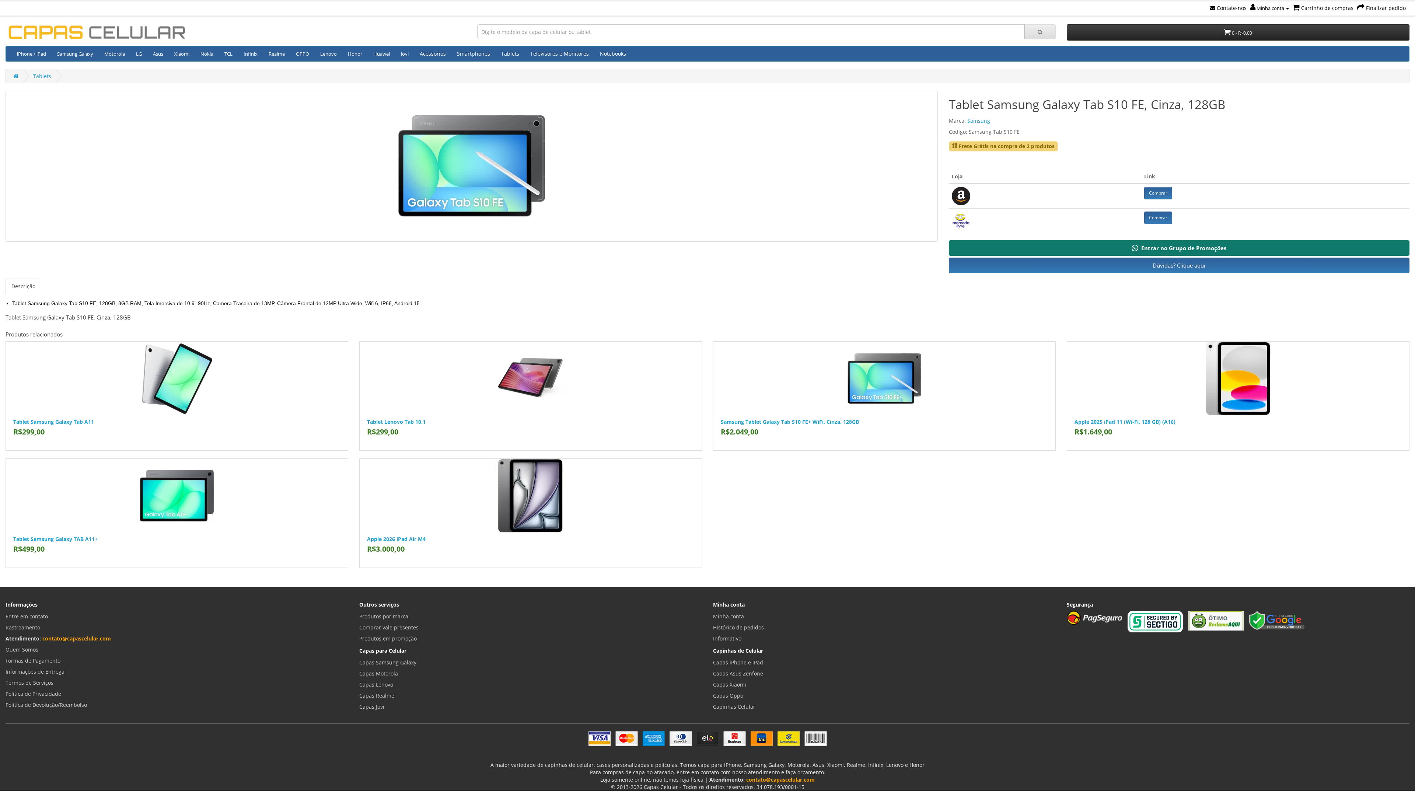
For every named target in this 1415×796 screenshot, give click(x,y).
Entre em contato (27, 616)
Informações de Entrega (35, 671)
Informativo (727, 638)
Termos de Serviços (29, 682)
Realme (277, 53)
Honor (355, 53)
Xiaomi (181, 53)
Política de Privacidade (33, 693)
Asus (158, 53)
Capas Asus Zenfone (738, 673)
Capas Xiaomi (729, 684)
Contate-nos (1231, 7)
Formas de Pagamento (33, 660)
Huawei (381, 53)
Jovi (405, 53)
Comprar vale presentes (389, 627)
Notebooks (613, 53)
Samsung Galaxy (75, 53)
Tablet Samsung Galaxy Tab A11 (53, 421)
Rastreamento (23, 627)
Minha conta (1270, 8)
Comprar (1158, 193)
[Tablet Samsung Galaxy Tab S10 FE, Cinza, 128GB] (472, 166)
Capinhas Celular (734, 706)
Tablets (510, 53)
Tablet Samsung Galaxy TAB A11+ (55, 538)
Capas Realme (376, 695)
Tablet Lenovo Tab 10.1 (396, 421)
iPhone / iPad (31, 53)
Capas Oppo (728, 695)
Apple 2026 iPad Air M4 (396, 538)
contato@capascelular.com (76, 638)
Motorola (114, 53)
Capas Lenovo (376, 684)
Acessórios (433, 53)
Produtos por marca (383, 616)
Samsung (978, 120)
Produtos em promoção (388, 638)
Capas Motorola (378, 673)
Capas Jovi (371, 706)
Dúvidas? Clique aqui (1179, 265)
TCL (228, 53)
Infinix (251, 53)
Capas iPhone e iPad (738, 662)
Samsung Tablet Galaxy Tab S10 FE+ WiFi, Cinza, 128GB (790, 421)
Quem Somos (22, 649)
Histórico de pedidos (738, 627)
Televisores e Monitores (559, 53)
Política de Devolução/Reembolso (46, 704)
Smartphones (473, 53)
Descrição (23, 286)
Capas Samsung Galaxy (387, 662)
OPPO (302, 53)
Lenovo (328, 53)
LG (139, 53)
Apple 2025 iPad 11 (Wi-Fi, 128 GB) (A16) (1125, 421)
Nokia (206, 53)
